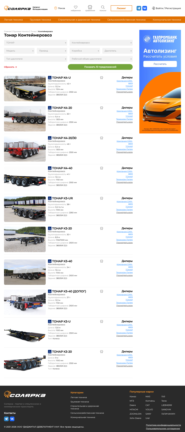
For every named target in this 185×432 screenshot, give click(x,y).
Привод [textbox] (43, 50)
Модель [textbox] (10, 50)
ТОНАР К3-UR (62, 198)
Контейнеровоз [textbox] (81, 42)
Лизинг (121, 8)
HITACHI (134, 409)
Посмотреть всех (124, 92)
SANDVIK (166, 409)
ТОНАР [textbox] (10, 42)
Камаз (133, 396)
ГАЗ (163, 396)
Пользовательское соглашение (163, 428)
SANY (148, 414)
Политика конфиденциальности (163, 425)
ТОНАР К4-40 (62, 168)
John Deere (135, 418)
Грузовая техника (40, 19)
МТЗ (132, 401)
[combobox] (35, 43)
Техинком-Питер (124, 89)
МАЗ (148, 396)
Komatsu (150, 401)
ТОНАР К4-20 (62, 108)
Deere (133, 405)
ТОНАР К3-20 (62, 228)
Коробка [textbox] (77, 50)
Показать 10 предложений (100, 67)
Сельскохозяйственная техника (126, 19)
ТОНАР (129, 86)
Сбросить (9, 67)
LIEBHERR (166, 405)
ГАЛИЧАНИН (168, 414)
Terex (164, 401)
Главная (7, 31)
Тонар (33, 31)
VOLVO (149, 409)
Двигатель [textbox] (110, 50)
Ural (148, 418)
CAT (148, 405)
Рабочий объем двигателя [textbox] (87, 58)
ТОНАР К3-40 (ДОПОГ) (69, 291)
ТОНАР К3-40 (62, 261)
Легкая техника (13, 19)
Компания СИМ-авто (125, 82)
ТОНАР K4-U (61, 77)
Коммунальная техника (167, 19)
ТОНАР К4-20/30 (64, 138)
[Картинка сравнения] (101, 77)
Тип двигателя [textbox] (14, 58)
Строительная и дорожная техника (79, 19)
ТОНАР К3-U (61, 321)
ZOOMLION (135, 414)
